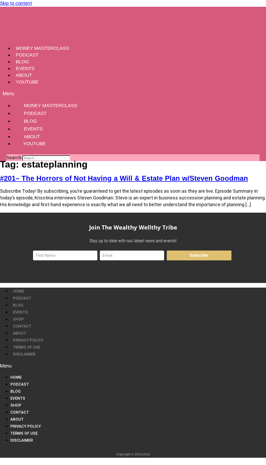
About (24, 75)
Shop (18, 319)
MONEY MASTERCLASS (42, 48)
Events (25, 68)
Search (13, 157)
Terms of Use (26, 347)
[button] (133, 93)
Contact (22, 326)
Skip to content (16, 3)
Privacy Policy (28, 340)
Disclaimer (24, 354)
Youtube (27, 82)
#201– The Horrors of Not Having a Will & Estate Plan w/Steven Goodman (124, 178)
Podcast (27, 55)
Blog (22, 61)
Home (18, 291)
